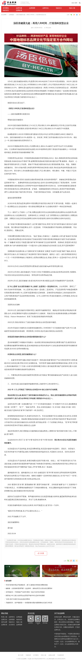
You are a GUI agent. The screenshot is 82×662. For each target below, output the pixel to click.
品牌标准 (19, 10)
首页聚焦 (6, 8)
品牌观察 (32, 8)
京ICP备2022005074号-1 (39, 658)
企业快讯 (12, 624)
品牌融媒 (11, 14)
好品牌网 (3, 14)
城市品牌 (4, 622)
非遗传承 (28, 655)
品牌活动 (45, 8)
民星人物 (4, 617)
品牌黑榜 (19, 624)
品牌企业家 (51, 655)
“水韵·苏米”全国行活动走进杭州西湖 (18, 599)
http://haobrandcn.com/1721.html (44, 546)
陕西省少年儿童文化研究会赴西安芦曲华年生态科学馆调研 (25, 595)
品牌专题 (19, 8)
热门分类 (20, 655)
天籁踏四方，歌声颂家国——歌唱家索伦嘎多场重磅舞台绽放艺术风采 (29, 602)
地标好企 (59, 8)
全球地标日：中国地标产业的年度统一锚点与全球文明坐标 (25, 592)
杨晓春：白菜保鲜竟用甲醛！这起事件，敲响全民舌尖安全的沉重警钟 (29, 588)
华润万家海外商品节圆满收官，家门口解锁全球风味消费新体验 (27, 585)
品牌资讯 (12, 617)
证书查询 (35, 655)
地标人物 (72, 8)
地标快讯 (6, 10)
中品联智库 (60, 655)
